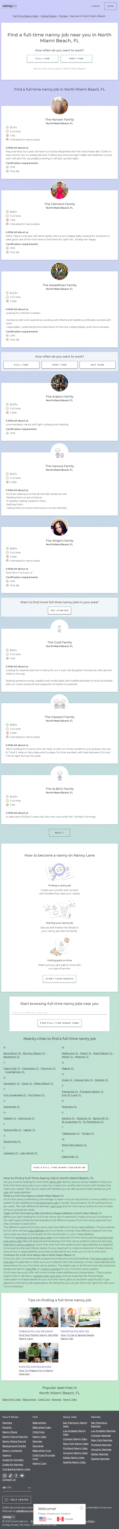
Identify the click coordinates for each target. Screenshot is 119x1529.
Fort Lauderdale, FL (14, 1095)
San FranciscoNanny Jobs (75, 1424)
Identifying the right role (75, 1331)
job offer (32, 1269)
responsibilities (36, 1230)
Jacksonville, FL (12, 1130)
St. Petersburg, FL (93, 1122)
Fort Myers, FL (36, 1095)
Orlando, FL (101, 1080)
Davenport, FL (11, 1083)
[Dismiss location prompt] (81, 1508)
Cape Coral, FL (11, 1068)
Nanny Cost (39, 1463)
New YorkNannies (101, 1440)
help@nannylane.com (28, 1511)
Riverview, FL (69, 1106)
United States (48, 16)
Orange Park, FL (83, 1080)
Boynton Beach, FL (34, 1053)
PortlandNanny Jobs (75, 1448)
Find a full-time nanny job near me (59, 1167)
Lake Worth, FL (29, 1153)
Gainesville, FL (11, 1106)
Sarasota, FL (84, 1118)
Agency (6, 1455)
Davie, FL (27, 1083)
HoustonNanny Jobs (75, 1453)
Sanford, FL (68, 1118)
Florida (63, 16)
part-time (56, 1206)
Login (95, 6)
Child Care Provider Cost (44, 1457)
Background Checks (14, 1446)
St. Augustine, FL (71, 1122)
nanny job (54, 1182)
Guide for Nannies (12, 1464)
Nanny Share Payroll (14, 1441)
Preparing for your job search (36, 1331)
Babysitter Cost (42, 1450)
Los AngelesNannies (103, 1431)
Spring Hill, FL (101, 1118)
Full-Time (43, 58)
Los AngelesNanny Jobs (74, 1433)
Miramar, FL (82, 1057)
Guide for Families (13, 1460)
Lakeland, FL (10, 1153)
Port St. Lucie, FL (71, 1095)
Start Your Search (59, 978)
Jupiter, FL (29, 1130)
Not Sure (97, 364)
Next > (59, 832)
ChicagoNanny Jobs (75, 1439)
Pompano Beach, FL (92, 1091)
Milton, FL (67, 1057)
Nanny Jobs (70, 1399)
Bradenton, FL (11, 1057)
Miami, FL (86, 1053)
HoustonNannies (101, 1449)
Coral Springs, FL (15, 1072)
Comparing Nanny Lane (16, 1469)
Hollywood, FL (26, 1118)
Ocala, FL (67, 1080)
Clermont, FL (48, 1068)
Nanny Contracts (12, 1450)
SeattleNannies (100, 1458)
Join (111, 6)
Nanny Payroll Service (15, 1436)
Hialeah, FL (9, 1118)
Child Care (44, 1399)
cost (5, 1192)
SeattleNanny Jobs (74, 1462)
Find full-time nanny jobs (59, 1023)
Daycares (38, 1446)
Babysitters (29, 1399)
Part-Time (76, 58)
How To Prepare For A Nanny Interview (36, 1372)
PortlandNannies (101, 1445)
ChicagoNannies (101, 1435)
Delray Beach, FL (43, 1083)
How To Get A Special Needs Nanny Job (77, 1337)
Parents (7, 1427)
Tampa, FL (88, 1133)
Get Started (60, 610)
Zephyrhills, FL (70, 1156)
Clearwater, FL (30, 1068)
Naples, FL (68, 1068)
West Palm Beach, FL (74, 1145)
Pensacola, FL (70, 1091)
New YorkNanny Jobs (76, 1443)
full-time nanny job (46, 1202)
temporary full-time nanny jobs (34, 1237)
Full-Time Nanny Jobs (25, 16)
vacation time (41, 1276)
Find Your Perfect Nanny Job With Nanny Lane (38, 1337)
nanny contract (51, 1269)
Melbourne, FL (70, 1053)
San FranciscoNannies (99, 1424)
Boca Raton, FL (12, 1053)
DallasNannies (99, 1454)
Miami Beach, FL (103, 1053)
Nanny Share (9, 1432)
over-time (55, 1276)
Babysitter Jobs (11, 1399)
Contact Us (9, 1479)
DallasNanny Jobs (74, 1457)
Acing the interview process (35, 1366)
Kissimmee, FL (12, 1141)
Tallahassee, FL (71, 1133)
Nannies (56, 1399)
